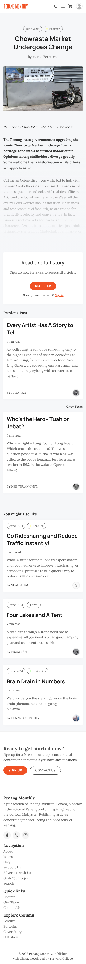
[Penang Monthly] (76, 718)
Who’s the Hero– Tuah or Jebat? (38, 422)
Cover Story (12, 931)
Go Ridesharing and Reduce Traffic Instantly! (42, 539)
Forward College (61, 958)
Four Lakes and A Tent (34, 614)
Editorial (10, 926)
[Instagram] (25, 835)
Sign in (59, 295)
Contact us (45, 770)
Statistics (39, 671)
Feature (54, 29)
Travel (34, 605)
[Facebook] (7, 835)
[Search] (56, 6)
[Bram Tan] (76, 652)
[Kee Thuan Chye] (76, 487)
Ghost (24, 958)
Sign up (15, 770)
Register (43, 286)
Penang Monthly (40, 954)
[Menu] (63, 6)
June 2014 (32, 29)
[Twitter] (16, 835)
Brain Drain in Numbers (36, 681)
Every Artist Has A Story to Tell (40, 328)
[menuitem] (43, 851)
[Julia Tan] (76, 393)
